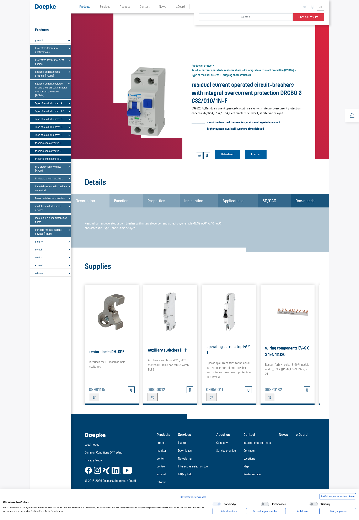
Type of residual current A (49, 103)
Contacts (249, 451)
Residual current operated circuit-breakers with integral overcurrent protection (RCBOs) (51, 89)
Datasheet (227, 154)
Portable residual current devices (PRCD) (48, 231)
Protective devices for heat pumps (49, 61)
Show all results (308, 17)
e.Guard (301, 434)
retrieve (39, 273)
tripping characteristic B (48, 143)
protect (39, 40)
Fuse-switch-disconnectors (50, 198)
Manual (255, 154)
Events (182, 443)
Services (184, 434)
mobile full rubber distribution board (51, 219)
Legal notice (92, 444)
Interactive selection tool (193, 466)
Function (121, 200)
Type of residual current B (48, 119)
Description (85, 200)
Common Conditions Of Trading (103, 452)
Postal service (252, 474)
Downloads (305, 200)
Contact (249, 434)
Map (246, 466)
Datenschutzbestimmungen (193, 496)
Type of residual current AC (49, 111)
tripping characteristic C (48, 150)
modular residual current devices (48, 208)
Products (197, 65)
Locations (249, 458)
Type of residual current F (48, 134)
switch (39, 249)
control (39, 257)
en (320, 7)
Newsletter (185, 458)
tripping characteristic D (48, 158)
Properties (156, 200)
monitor (39, 241)
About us (223, 434)
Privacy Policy (93, 460)
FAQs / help (185, 474)
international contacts (257, 443)
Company (222, 443)
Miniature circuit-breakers (49, 178)
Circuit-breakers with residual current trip (51, 188)
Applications (233, 200)
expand (39, 265)
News (283, 434)
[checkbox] (217, 504)
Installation (193, 200)
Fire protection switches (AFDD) (48, 168)
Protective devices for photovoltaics (46, 50)
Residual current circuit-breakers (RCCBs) (48, 73)
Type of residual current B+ (49, 127)
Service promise (226, 451)
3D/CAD (269, 200)
